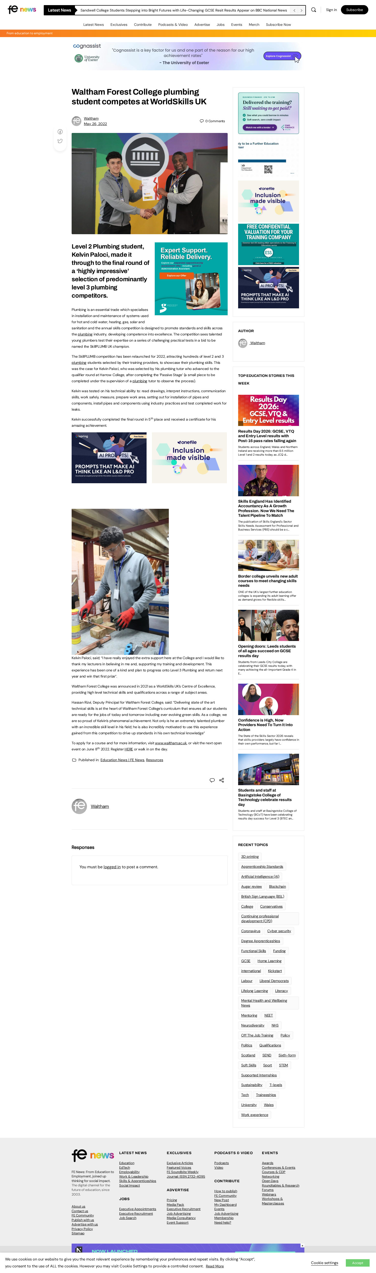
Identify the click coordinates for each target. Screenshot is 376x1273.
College (247, 906)
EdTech (124, 1167)
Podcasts (221, 1163)
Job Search (127, 1218)
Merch (254, 24)
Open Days (270, 1181)
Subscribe (354, 9)
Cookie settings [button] (324, 1262)
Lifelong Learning (254, 990)
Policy (285, 1035)
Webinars (269, 1194)
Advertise (202, 24)
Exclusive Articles (180, 1163)
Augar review (251, 886)
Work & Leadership (133, 1176)
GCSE (245, 961)
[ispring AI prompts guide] (109, 480)
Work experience (254, 1114)
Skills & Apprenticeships (137, 1181)
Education (126, 1163)
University (249, 1104)
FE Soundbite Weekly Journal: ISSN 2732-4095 (186, 1174)
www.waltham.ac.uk (171, 743)
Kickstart (275, 970)
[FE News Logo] (22, 9)
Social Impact (129, 1185)
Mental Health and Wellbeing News (264, 1003)
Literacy (281, 990)
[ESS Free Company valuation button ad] (268, 244)
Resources (154, 760)
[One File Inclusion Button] (189, 480)
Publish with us (83, 1220)
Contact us (80, 1211)
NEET (268, 1015)
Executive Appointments (137, 1209)
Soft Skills (248, 1065)
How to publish (225, 1191)
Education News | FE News (122, 760)
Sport (267, 1065)
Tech (245, 1094)
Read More (215, 1266)
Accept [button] (357, 1263)
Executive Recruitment (136, 1213)
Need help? (222, 1222)
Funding (279, 951)
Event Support (178, 1222)
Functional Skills (253, 951)
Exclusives (118, 24)
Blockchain (277, 886)
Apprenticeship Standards (262, 866)
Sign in (331, 9)
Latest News (93, 24)
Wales (269, 1104)
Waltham (91, 118)
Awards (267, 1163)
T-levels (276, 1085)
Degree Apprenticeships (260, 941)
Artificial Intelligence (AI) (260, 876)
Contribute (143, 24)
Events (236, 24)
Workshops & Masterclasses (273, 1201)
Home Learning (270, 961)
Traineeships (266, 1094)
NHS (275, 1025)
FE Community (83, 1215)
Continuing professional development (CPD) (260, 918)
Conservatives (271, 906)
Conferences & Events (278, 1167)
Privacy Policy (82, 1229)
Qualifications (270, 1045)
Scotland (248, 1055)
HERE (129, 749)
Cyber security (279, 931)
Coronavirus (250, 931)
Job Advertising (179, 1213)
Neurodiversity (252, 1025)
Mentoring (249, 1015)
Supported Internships (259, 1075)
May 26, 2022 (95, 123)
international (251, 970)
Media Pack (175, 1204)
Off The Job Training (257, 1035)
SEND (266, 1055)
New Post (221, 1200)
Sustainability (251, 1085)
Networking (270, 1176)
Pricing (172, 1200)
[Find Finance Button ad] (268, 112)
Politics (246, 1045)
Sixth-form (287, 1055)
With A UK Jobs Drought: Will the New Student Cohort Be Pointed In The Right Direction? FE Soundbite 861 (168, 10)
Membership (224, 1218)
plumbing (85, 334)
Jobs (221, 24)
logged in (112, 867)
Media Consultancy (181, 1218)
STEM (283, 1065)
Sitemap (78, 1233)
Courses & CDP (273, 1172)
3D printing (250, 856)
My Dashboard (225, 1204)
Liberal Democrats (274, 980)
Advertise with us (85, 1224)
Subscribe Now (278, 24)
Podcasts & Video (173, 24)
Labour (246, 980)
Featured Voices (179, 1167)
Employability (129, 1172)
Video (218, 1167)
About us (78, 1206)
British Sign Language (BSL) (262, 896)
